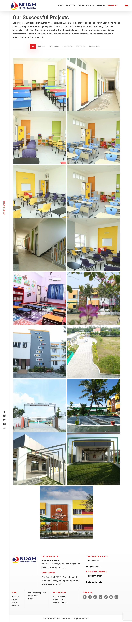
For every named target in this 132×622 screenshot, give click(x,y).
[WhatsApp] (116, 597)
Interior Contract (60, 602)
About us (15, 596)
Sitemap (15, 605)
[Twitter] (106, 597)
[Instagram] (90, 597)
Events (14, 602)
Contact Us (32, 596)
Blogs (30, 599)
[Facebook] (85, 597)
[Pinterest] (111, 597)
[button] (127, 5)
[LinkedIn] (95, 597)
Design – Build (59, 596)
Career (14, 599)
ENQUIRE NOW (4, 208)
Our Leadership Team (37, 593)
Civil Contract (58, 599)
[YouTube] (100, 597)
